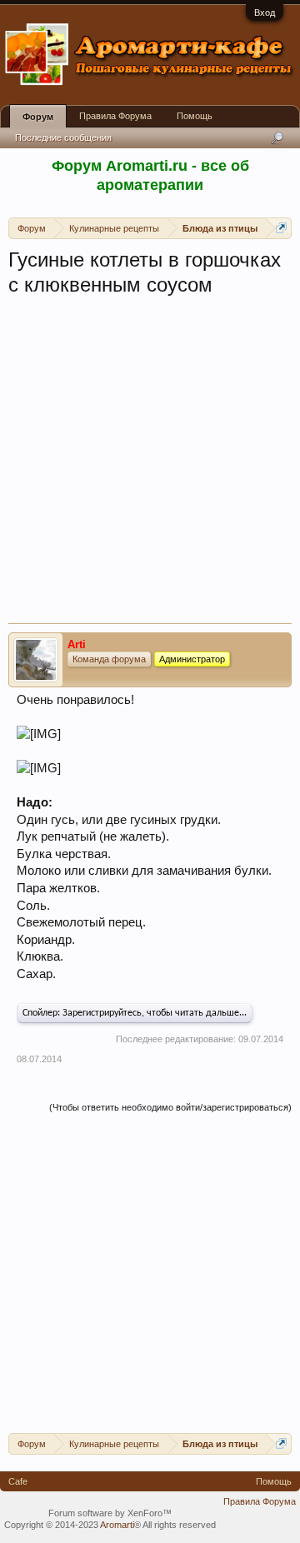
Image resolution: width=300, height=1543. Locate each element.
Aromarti (117, 1525)
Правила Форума (115, 116)
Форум (37, 117)
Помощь (194, 116)
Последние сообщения (63, 137)
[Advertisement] (150, 465)
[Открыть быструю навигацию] (281, 227)
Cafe (18, 1481)
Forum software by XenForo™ (110, 1513)
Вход (264, 12)
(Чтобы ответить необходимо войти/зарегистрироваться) (170, 1107)
